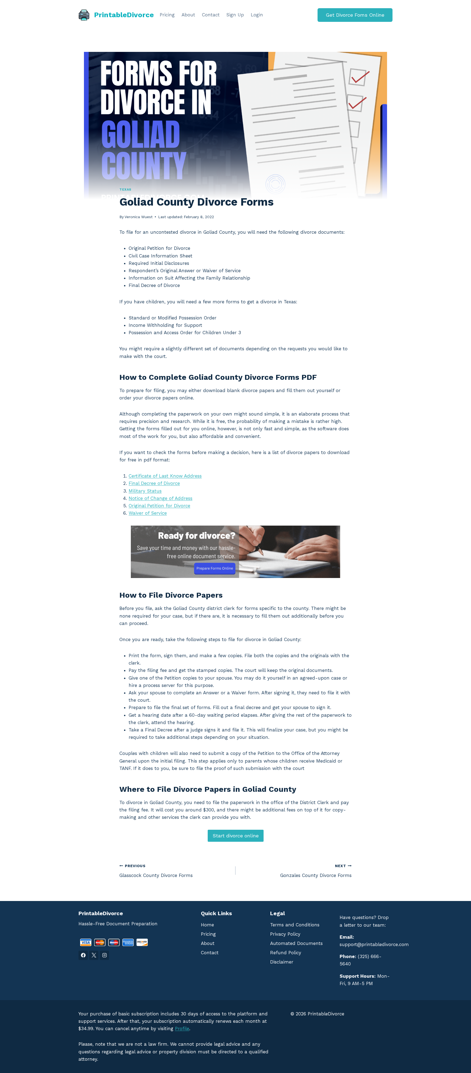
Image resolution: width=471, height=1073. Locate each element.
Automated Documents (296, 943)
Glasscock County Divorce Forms (156, 871)
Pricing (167, 14)
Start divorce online (236, 835)
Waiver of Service (148, 513)
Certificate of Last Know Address (165, 476)
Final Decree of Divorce (154, 483)
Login (257, 14)
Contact (211, 14)
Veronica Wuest (139, 217)
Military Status (145, 491)
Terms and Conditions (294, 924)
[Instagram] (104, 955)
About (188, 14)
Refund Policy (285, 952)
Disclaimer (281, 962)
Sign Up (235, 14)
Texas (125, 189)
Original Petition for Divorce (159, 505)
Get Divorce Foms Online (355, 15)
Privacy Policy (285, 934)
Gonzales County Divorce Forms (316, 871)
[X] (93, 955)
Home (207, 924)
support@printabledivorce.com (374, 944)
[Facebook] (83, 955)
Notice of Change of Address (160, 498)
